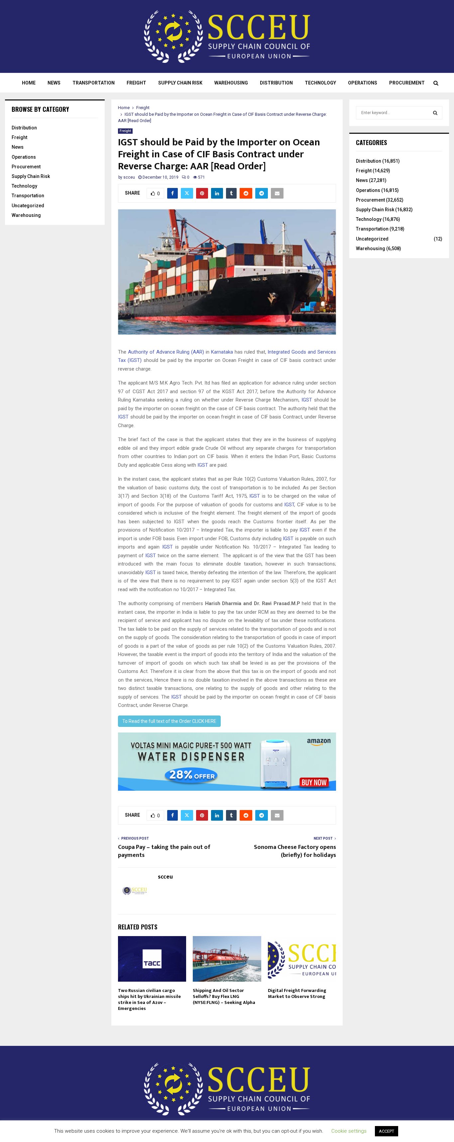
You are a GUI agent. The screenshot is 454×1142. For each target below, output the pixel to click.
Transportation (93, 82)
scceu (129, 177)
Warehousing (231, 82)
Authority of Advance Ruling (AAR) (166, 352)
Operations (362, 82)
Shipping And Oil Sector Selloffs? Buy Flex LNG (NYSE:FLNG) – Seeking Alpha (224, 996)
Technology (320, 82)
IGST (306, 400)
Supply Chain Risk (180, 82)
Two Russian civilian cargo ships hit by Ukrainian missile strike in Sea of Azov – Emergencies (149, 1000)
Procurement (407, 82)
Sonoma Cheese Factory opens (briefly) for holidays (295, 851)
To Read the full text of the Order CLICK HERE (169, 721)
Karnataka (222, 352)
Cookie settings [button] (349, 1131)
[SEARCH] (435, 112)
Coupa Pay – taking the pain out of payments (164, 851)
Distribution (276, 82)
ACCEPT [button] (386, 1131)
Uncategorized (28, 205)
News (54, 82)
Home (29, 82)
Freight (136, 82)
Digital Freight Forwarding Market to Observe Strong (297, 993)
